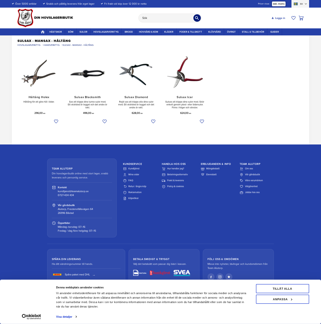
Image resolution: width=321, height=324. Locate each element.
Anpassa (280, 299)
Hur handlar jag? (175, 168)
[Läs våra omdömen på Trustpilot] (228, 276)
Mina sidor (133, 174)
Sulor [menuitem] (83, 31)
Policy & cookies (175, 186)
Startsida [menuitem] (42, 31)
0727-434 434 (66, 195)
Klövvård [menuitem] (214, 31)
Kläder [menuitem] (168, 31)
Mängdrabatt (213, 168)
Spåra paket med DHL (77, 274)
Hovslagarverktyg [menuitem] (106, 31)
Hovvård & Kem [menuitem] (148, 31)
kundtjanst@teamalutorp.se (73, 191)
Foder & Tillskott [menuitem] (190, 31)
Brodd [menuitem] (129, 31)
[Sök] (197, 18)
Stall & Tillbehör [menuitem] (253, 31)
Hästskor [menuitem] (55, 31)
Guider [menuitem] (274, 31)
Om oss (249, 168)
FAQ (130, 180)
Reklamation (135, 192)
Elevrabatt (211, 174)
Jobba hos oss (252, 192)
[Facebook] (211, 276)
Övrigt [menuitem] (231, 31)
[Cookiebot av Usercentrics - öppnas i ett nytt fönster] (31, 317)
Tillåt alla (282, 288)
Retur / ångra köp (137, 186)
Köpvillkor (133, 198)
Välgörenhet (251, 186)
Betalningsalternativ (177, 174)
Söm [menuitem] (70, 31)
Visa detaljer (64, 316)
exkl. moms (279, 3)
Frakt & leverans (175, 180)
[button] (293, 18)
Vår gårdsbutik (252, 174)
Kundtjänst (134, 168)
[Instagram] (219, 276)
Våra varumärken (254, 180)
